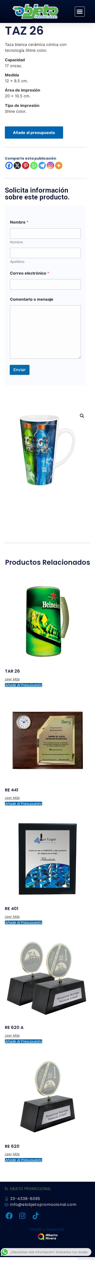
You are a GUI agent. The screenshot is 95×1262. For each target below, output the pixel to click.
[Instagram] (50, 165)
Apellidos (17, 261)
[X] (17, 165)
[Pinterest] (25, 165)
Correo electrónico (29, 273)
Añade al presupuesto (34, 132)
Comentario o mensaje (31, 299)
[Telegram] (42, 165)
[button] (80, 12)
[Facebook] (9, 165)
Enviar (19, 369)
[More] (58, 165)
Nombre (16, 242)
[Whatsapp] (34, 165)
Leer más (12, 679)
